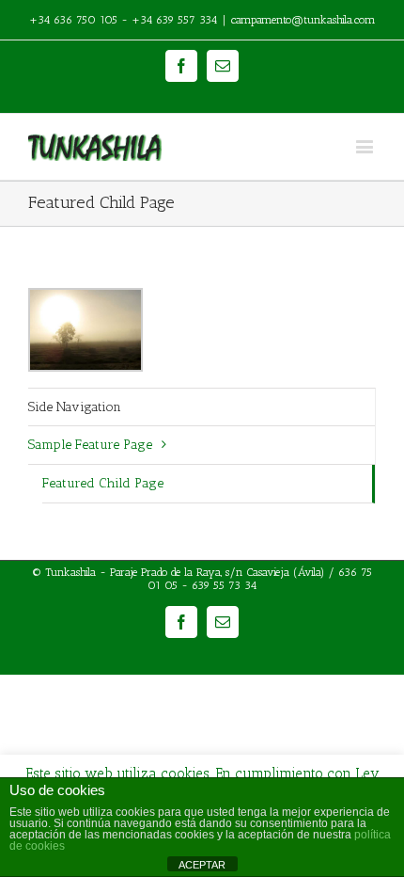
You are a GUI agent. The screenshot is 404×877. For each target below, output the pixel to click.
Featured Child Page (102, 483)
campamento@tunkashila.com (303, 19)
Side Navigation (74, 407)
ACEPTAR (202, 864)
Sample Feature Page (90, 445)
